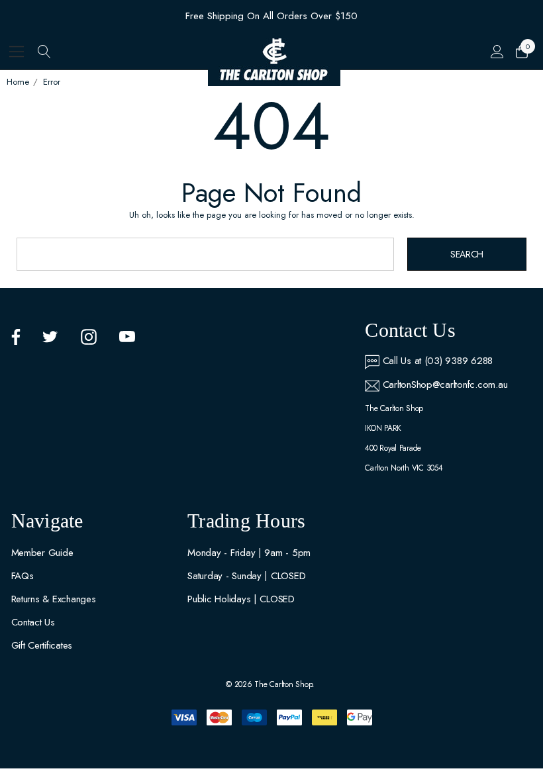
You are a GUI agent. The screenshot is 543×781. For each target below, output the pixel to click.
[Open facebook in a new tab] (16, 337)
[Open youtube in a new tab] (127, 337)
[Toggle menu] (17, 51)
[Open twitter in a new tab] (50, 337)
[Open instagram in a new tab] (89, 337)
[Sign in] (496, 51)
